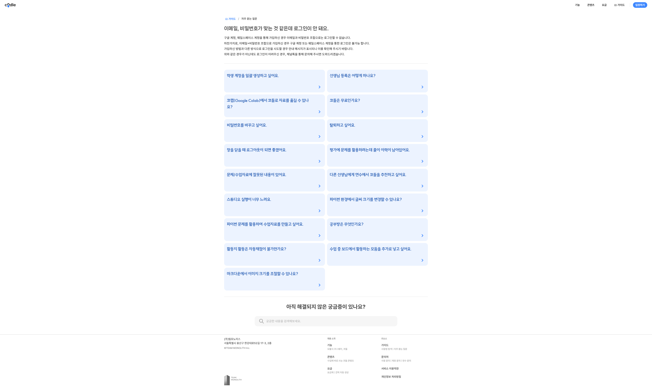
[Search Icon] (326, 321)
